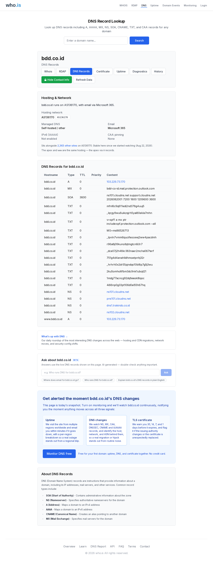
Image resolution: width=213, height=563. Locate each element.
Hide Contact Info (58, 79)
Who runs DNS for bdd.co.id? (99, 380)
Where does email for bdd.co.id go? (61, 380)
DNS (143, 5)
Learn (83, 546)
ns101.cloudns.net (118, 291)
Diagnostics (140, 71)
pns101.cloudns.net (119, 298)
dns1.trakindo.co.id (118, 305)
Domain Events (171, 5)
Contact (145, 546)
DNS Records (81, 71)
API (112, 546)
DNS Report (98, 546)
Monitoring (190, 5)
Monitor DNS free (59, 453)
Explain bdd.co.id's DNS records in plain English (141, 380)
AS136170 (62, 117)
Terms (132, 546)
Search (139, 40)
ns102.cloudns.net (118, 312)
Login (204, 5)
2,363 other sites (67, 145)
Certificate (103, 71)
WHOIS (123, 5)
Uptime (154, 5)
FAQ (121, 546)
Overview (69, 546)
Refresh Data (84, 79)
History (158, 71)
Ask (166, 372)
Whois (48, 71)
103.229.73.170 (116, 181)
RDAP (134, 5)
